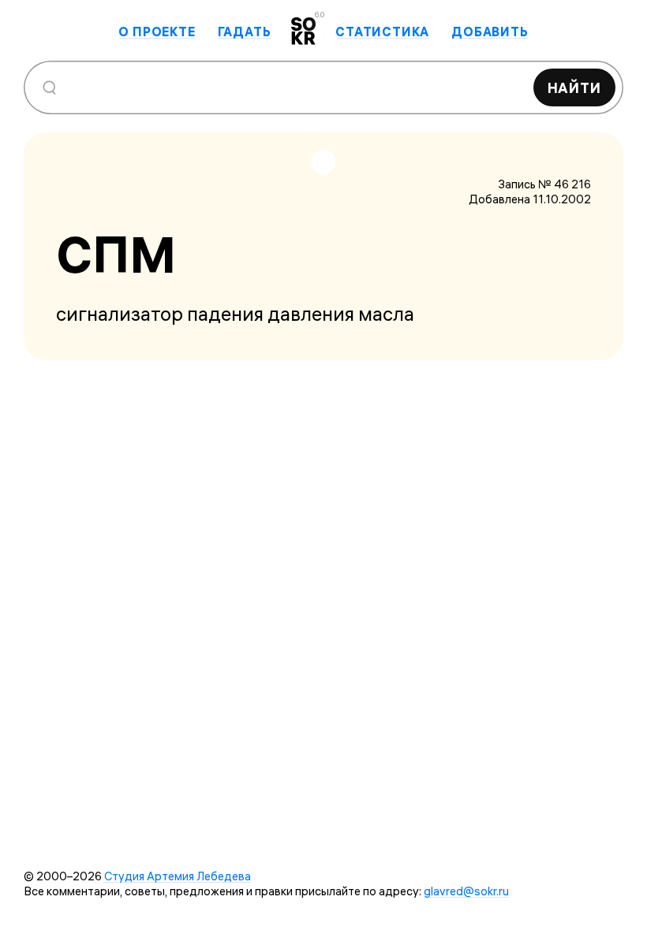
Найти (575, 88)
